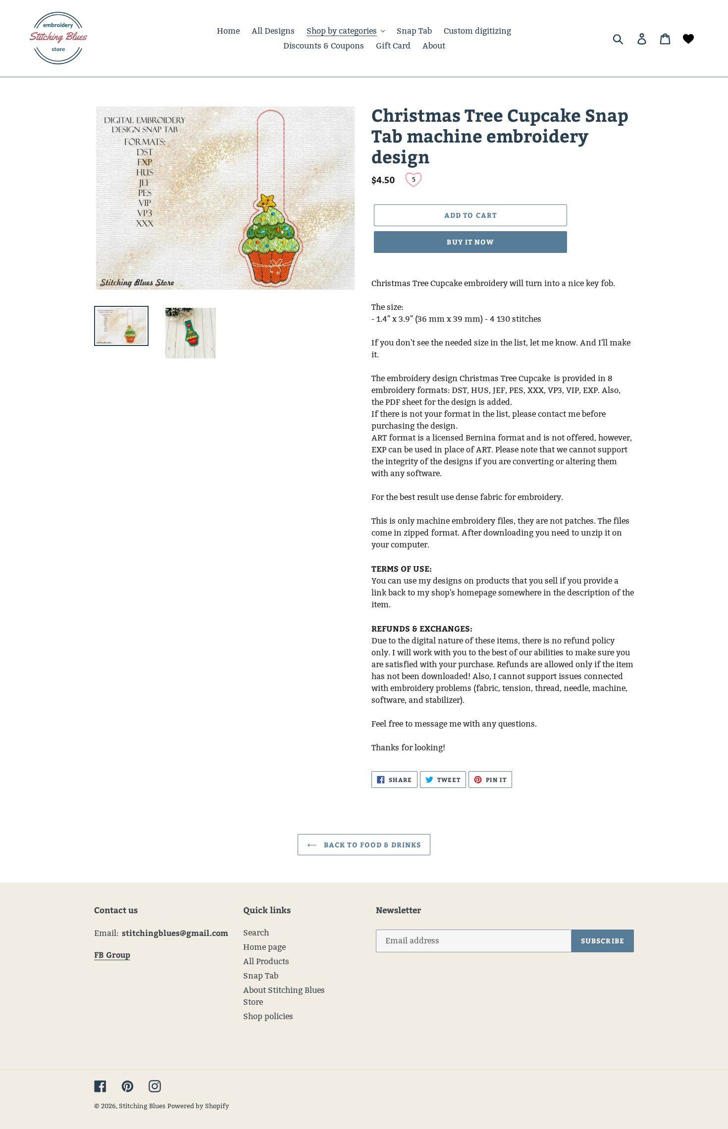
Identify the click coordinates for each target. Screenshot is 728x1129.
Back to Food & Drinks (371, 844)
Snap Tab (260, 976)
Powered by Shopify (198, 1106)
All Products (266, 961)
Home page (264, 947)
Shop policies (268, 1016)
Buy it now (470, 241)
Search (256, 932)
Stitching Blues (142, 1106)
